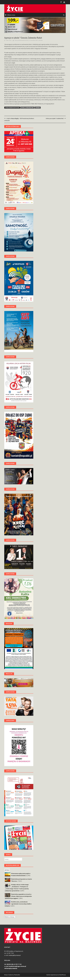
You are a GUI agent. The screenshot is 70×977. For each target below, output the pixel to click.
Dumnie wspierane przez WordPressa (56, 975)
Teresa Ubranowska (19, 40)
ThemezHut (17, 975)
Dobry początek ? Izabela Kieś (55, 118)
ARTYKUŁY (7, 870)
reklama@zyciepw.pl (10, 968)
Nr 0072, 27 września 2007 (31, 40)
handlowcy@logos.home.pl (17, 966)
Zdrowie (40, 40)
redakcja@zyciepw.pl (15, 955)
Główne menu (11, 15)
